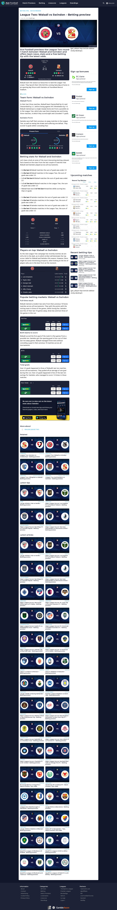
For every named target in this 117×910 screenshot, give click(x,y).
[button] (110, 3)
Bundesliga (64, 893)
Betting (42, 3)
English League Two (31, 429)
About (23, 889)
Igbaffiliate (83, 891)
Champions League (67, 889)
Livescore (52, 3)
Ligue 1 (63, 900)
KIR (81, 893)
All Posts (43, 889)
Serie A (63, 896)
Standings (74, 3)
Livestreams (44, 896)
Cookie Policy (25, 896)
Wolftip (82, 900)
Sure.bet (83, 898)
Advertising (24, 893)
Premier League (66, 891)
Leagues (62, 3)
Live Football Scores (86, 896)
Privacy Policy (25, 898)
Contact (23, 891)
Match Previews (29, 3)
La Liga (63, 898)
